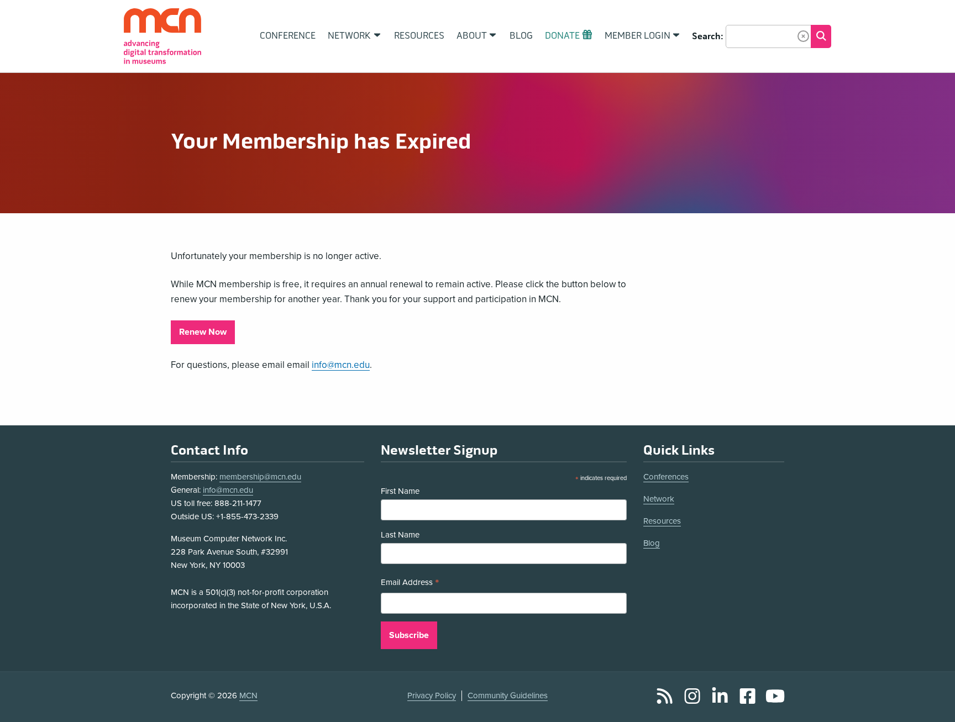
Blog (651, 543)
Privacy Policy (431, 695)
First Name (400, 491)
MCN (248, 695)
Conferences (666, 477)
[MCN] (162, 36)
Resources (662, 521)
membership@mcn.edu (260, 477)
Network (658, 499)
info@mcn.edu (341, 365)
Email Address (410, 583)
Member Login (637, 36)
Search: (707, 36)
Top (931, 701)
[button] (803, 36)
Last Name (400, 535)
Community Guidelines (508, 695)
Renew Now (203, 332)
